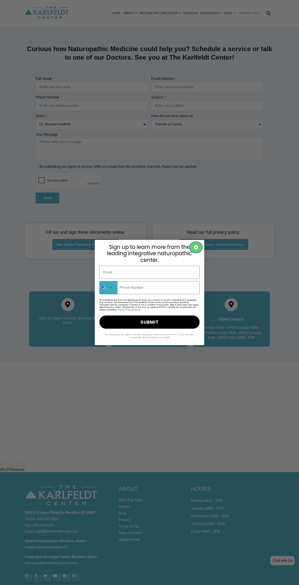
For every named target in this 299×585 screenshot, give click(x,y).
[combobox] (109, 287)
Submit (150, 322)
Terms (137, 310)
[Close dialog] (195, 247)
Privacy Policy (125, 310)
